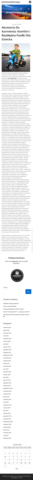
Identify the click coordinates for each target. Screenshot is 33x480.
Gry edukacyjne (12, 78)
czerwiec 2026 (7, 333)
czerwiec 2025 (7, 366)
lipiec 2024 (6, 396)
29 (25, 463)
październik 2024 (8, 388)
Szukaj (5, 287)
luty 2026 (6, 344)
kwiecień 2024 (7, 405)
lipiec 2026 (6, 330)
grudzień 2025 (7, 349)
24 (5, 463)
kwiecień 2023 (7, 438)
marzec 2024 (6, 408)
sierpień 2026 (7, 327)
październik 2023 (8, 421)
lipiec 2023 (6, 430)
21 (21, 459)
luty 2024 (6, 410)
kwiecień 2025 (7, 372)
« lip (16, 468)
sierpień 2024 (7, 394)
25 (9, 463)
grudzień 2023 (7, 416)
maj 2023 (6, 435)
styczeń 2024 (7, 413)
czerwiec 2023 (7, 432)
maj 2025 (6, 369)
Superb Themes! (17, 477)
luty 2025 (6, 377)
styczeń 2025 (7, 380)
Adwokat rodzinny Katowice (11, 303)
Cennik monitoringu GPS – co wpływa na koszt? (16, 312)
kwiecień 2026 (7, 338)
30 (29, 463)
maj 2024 (6, 402)
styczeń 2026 (7, 347)
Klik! (28, 291)
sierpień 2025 (7, 360)
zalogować (15, 261)
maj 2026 (6, 336)
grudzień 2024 (7, 383)
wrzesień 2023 (7, 424)
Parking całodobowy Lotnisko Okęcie (13, 309)
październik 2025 (8, 355)
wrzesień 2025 (7, 358)
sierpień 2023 (7, 427)
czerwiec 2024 (7, 399)
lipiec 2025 (6, 363)
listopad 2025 (7, 352)
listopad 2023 (7, 419)
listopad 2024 (7, 385)
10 (5, 456)
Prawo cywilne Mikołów (9, 306)
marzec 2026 (6, 341)
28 (21, 463)
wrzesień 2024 (7, 391)
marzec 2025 (6, 374)
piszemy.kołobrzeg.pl (11, 2)
